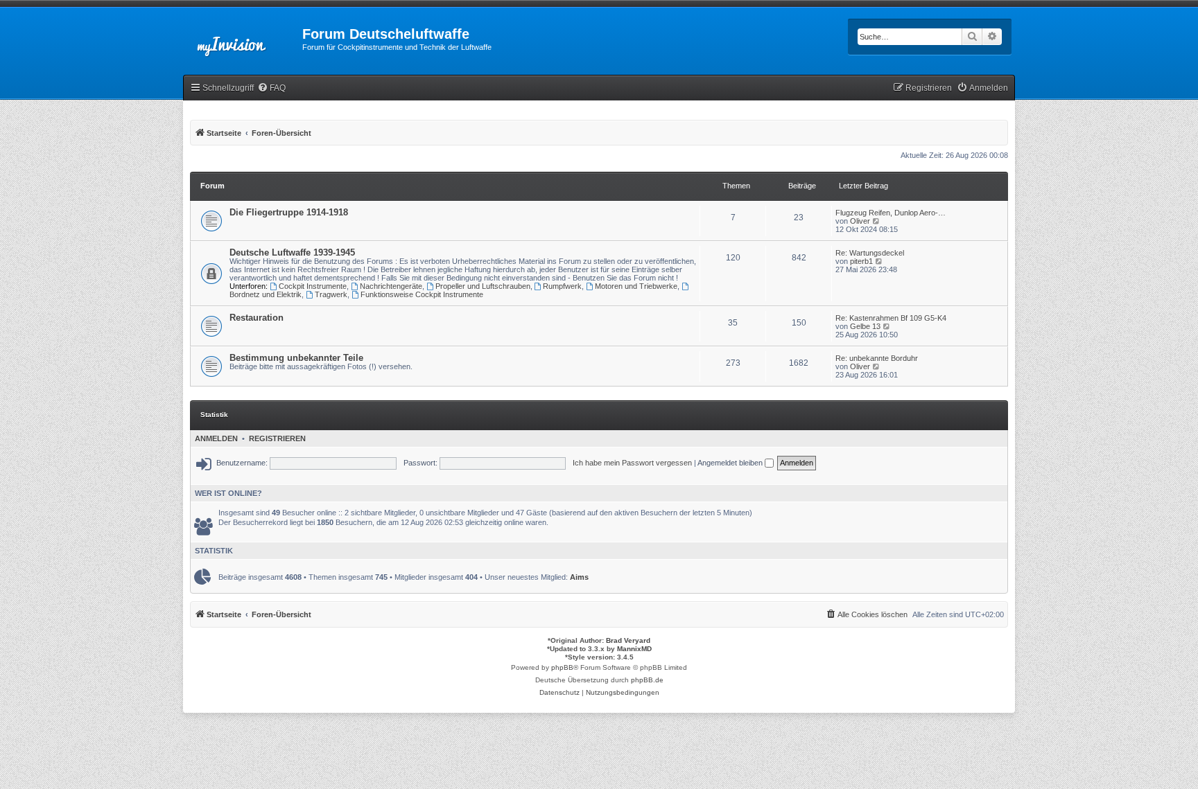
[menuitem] (271, 88)
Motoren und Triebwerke (636, 286)
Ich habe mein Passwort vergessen (632, 463)
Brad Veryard (628, 640)
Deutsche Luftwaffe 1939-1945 (292, 252)
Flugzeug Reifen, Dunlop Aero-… (890, 213)
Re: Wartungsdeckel (869, 253)
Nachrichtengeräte (391, 286)
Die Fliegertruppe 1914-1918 (288, 212)
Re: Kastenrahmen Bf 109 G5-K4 (890, 318)
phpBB (562, 667)
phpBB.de (647, 680)
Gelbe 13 (865, 326)
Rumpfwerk (562, 286)
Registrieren (277, 438)
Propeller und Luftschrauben (482, 286)
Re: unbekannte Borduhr (876, 358)
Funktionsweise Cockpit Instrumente (422, 294)
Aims (579, 577)
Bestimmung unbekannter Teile (296, 358)
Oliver (860, 221)
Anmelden (216, 438)
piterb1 (861, 261)
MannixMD (634, 649)
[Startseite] (242, 38)
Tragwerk (331, 294)
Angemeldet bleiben (731, 463)
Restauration (256, 317)
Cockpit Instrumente (313, 286)
